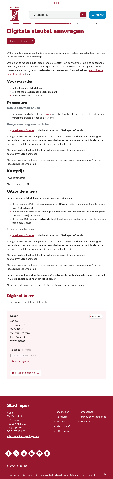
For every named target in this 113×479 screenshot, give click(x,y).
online (48, 114)
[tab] (15, 350)
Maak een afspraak (23, 130)
